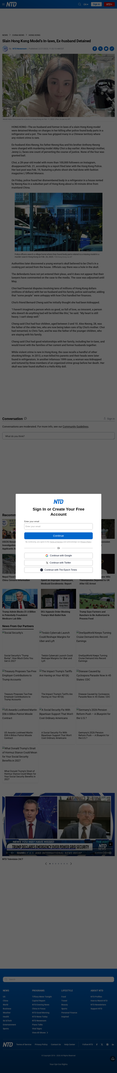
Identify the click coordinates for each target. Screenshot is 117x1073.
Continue (58, 535)
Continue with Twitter (60, 562)
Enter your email (31, 521)
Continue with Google (61, 555)
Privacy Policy (85, 542)
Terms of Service (56, 542)
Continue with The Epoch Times (61, 570)
